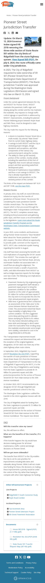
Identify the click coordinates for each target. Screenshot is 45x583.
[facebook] (16, 557)
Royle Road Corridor (17, 498)
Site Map (37, 572)
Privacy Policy (31, 563)
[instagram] (24, 557)
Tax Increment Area (16, 509)
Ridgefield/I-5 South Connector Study (23, 495)
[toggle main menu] (42, 4)
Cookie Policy (26, 572)
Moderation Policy (15, 567)
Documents (11, 524)
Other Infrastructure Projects (19, 485)
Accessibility (29, 567)
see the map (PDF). (22, 186)
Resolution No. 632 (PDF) (19, 354)
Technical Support (11, 572)
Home (9, 15)
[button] (5, 33)
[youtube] (28, 557)
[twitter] (20, 557)
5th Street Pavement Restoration (22, 514)
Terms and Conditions (14, 563)
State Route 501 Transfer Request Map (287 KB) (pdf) (21, 545)
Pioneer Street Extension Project (21, 511)
